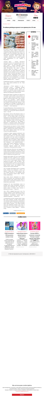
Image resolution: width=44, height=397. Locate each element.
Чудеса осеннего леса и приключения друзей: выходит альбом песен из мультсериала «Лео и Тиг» (35, 55)
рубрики (8, 20)
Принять (22, 394)
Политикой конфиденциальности (22, 391)
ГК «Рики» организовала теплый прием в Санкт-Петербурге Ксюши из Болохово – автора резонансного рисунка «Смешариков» (35, 64)
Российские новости (9, 231)
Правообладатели (21, 20)
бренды (14, 20)
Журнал (33, 20)
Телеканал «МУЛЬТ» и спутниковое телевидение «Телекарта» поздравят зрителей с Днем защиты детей (34, 237)
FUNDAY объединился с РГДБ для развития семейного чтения (9, 235)
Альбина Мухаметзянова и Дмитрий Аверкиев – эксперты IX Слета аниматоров (22, 236)
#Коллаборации (6, 246)
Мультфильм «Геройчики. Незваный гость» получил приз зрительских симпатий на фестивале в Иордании (35, 46)
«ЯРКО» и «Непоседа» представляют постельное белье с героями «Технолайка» (35, 72)
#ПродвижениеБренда (20, 246)
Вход (35, 15)
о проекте (28, 20)
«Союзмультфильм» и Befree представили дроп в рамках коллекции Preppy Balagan (35, 38)
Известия (23, 210)
